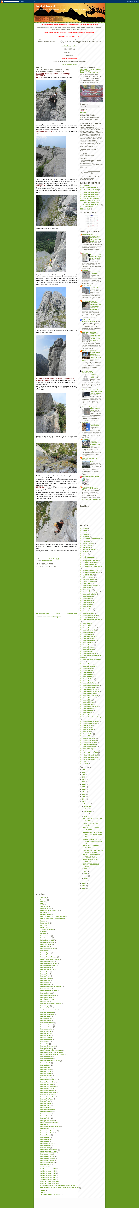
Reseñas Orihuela (88, 679)
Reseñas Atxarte (47, 560)
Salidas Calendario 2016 (90, 196)
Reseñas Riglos (87, 712)
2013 (83, 801)
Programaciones (88, 556)
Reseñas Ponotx (88, 704)
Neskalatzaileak (45, 6)
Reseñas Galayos (88, 632)
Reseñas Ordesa (88, 674)
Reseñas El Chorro (88, 626)
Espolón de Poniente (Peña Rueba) (94, 376)
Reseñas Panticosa (89, 681)
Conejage (85, 422)
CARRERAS (86, 537)
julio (85, 816)
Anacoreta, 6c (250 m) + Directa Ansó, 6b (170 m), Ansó (95, 256)
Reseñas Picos (87, 700)
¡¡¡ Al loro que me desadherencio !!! (87, 372)
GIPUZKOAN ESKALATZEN (90, 477)
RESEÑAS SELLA (88, 575)
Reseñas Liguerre (88, 647)
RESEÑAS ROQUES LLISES (91, 573)
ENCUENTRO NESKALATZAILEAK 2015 (52, 917)
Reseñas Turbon (88, 734)
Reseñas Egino (87, 623)
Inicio (58, 613)
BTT (84, 532)
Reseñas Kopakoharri (89, 636)
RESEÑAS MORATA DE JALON (92, 566)
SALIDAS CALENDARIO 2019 (49, 1181)
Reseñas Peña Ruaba (89, 687)
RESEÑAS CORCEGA (89, 564)
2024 (83, 774)
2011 (83, 886)
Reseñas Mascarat (88, 649)
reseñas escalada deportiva (48, 1010)
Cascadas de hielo (46, 908)
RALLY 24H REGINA (89, 558)
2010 (83, 888)
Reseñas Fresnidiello (89, 630)
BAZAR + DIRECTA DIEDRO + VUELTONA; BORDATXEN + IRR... (92, 834)
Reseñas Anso (44, 974)
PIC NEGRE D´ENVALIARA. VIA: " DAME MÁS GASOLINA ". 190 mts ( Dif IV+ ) (96, 337)
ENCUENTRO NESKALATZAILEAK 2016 (52, 919)
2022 (83, 779)
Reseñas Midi (44, 1044)
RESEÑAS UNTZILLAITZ (48, 1152)
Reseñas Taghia (87, 727)
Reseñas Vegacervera (89, 744)
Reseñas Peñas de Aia (90, 689)
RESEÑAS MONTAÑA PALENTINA (51, 1050)
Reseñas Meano (87, 651)
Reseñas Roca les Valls (90, 715)
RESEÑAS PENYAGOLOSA (91, 570)
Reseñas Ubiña (87, 736)
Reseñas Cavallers (88, 613)
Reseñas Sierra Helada (90, 723)
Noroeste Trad (86, 439)
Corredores (86, 541)
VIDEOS (85, 763)
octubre (86, 809)
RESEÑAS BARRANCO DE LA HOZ (51, 986)
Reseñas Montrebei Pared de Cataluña (52, 1054)
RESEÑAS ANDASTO (47, 969)
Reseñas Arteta (87, 604)
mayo (86, 871)
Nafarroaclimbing (87, 487)
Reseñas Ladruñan (88, 643)
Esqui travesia (87, 545)
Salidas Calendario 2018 (48, 1179)
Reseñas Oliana (87, 672)
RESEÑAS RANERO (46, 1111)
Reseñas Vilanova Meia (90, 746)
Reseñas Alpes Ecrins (89, 594)
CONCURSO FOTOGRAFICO (91, 539)
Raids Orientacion (88, 577)
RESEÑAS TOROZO (46, 1143)
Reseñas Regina (88, 710)
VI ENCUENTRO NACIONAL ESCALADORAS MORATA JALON (59, 1188)
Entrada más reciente (42, 613)
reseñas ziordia (45, 1167)
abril (85, 873)
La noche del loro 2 (88, 234)
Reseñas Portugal (45, 1107)
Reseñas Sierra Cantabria (91, 721)
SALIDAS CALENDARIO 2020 (49, 1183)
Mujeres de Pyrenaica (89, 351)
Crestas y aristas (88, 543)
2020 (83, 784)
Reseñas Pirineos (88, 702)
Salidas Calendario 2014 (90, 192)
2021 (83, 782)
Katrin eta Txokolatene (89, 321)
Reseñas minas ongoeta (90, 751)
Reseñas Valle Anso (89, 738)
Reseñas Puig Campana (90, 706)
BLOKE (85, 530)
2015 (83, 796)
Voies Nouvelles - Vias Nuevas (91, 390)
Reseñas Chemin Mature (90, 615)
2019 (83, 787)
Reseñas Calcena (88, 611)
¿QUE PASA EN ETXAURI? (90, 489)
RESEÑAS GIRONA (46, 1018)
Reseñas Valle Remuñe (90, 740)
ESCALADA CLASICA (89, 332)
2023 (83, 777)
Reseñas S (43, 1124)
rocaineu (85, 270)
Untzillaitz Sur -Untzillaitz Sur (91, 499)
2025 (83, 772)
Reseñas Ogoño (88, 670)
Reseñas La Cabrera (89, 638)
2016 (83, 794)
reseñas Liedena (45, 1031)
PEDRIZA (93, 461)
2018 (83, 789)
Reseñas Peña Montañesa (91, 685)
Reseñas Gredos (88, 634)
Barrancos (86, 534)
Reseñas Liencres (88, 645)
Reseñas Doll (44, 1001)
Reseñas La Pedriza (89, 640)
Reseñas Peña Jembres (90, 683)
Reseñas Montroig (88, 664)
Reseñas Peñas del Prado (91, 691)
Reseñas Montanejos (89, 653)
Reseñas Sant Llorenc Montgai (92, 717)
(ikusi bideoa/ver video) (69, 64)
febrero (86, 878)
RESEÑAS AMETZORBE (90, 560)
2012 (83, 883)
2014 (83, 799)
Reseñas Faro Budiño (89, 628)
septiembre (87, 811)
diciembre (87, 804)
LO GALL (85, 253)
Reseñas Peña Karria (46, 1084)
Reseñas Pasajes (45, 1078)
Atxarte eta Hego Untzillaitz (90, 407)
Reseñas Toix (87, 731)
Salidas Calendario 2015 (90, 194)
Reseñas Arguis (87, 600)
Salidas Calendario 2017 (48, 1177)
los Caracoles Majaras (89, 301)
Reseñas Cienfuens (89, 617)
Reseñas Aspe (87, 606)
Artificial (85, 528)
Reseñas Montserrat (89, 666)
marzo (86, 876)
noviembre (87, 806)
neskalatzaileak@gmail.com (69, 46)
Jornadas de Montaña (89, 549)
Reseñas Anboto (88, 596)
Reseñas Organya (88, 676)
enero (86, 881)
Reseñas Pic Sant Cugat (90, 696)
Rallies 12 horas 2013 (89, 579)
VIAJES (85, 761)
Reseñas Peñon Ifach (89, 693)
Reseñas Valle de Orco (90, 742)
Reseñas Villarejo (88, 748)
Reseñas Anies (87, 598)
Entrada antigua (72, 613)
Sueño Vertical (86, 286)
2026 (83, 769)
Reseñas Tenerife (88, 729)
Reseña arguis (87, 583)
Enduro (42, 921)
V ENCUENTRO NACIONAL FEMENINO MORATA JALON (57, 1186)
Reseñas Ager (87, 587)
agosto (86, 814)
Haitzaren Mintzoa (88, 320)
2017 (83, 791)
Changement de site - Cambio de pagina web (96, 393)
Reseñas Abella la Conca (90, 585)
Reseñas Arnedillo (88, 602)
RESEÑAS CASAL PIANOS (91, 562)
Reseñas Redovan (88, 708)
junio (86, 868)
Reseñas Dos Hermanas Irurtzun (93, 619)
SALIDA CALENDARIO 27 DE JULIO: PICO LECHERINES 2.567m (92, 841)
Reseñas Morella (88, 668)
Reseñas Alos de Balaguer (91, 592)
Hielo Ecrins (86, 547)
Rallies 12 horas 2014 (89, 581)
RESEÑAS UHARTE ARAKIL (49, 1150)
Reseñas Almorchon (46, 955)
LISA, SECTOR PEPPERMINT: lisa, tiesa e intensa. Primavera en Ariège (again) (95, 306)
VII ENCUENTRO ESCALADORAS (50, 1194)
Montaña (85, 551)
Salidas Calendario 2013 (90, 190)
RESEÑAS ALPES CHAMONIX (49, 959)
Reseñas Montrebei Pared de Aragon (51, 1052)
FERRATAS (43, 925)
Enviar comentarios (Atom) (52, 617)
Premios (85, 554)
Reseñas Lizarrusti (46, 1037)
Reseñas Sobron (88, 725)
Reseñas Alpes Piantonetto (48, 963)
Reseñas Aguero (88, 590)
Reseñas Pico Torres (89, 698)
